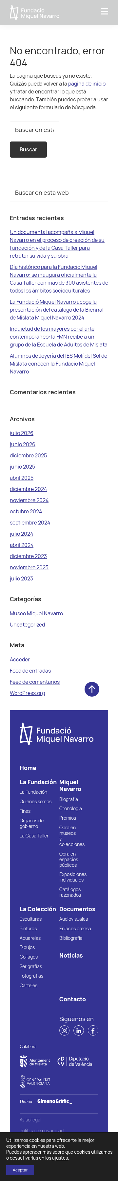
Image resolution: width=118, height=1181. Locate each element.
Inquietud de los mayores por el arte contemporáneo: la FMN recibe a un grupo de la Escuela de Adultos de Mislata (59, 336)
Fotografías (31, 976)
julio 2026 (21, 433)
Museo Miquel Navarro (36, 613)
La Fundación (33, 792)
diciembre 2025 (28, 455)
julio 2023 (21, 578)
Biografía (68, 799)
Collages (29, 957)
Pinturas (28, 929)
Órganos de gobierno (32, 823)
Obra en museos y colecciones (72, 836)
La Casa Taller (34, 836)
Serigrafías (31, 966)
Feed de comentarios (35, 681)
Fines (25, 811)
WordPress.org (27, 693)
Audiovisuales (73, 919)
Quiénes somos (35, 802)
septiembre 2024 (30, 522)
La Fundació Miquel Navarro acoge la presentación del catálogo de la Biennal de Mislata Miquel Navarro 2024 (57, 309)
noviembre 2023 (29, 567)
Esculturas (31, 919)
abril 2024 (21, 545)
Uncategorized (27, 624)
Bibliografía (71, 938)
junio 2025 (22, 466)
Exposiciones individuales (73, 877)
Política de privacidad (42, 1131)
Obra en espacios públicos (68, 859)
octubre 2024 (26, 511)
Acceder (20, 659)
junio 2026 (22, 444)
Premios (67, 818)
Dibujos (27, 947)
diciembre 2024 (28, 489)
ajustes (60, 1158)
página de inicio (87, 83)
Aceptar (20, 1170)
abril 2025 (21, 477)
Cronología (70, 808)
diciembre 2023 (28, 556)
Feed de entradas (30, 670)
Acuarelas (30, 938)
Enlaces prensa (75, 929)
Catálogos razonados (70, 892)
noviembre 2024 (29, 500)
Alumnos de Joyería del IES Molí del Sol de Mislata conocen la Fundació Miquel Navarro (58, 363)
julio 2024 (21, 533)
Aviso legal (30, 1120)
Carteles (28, 985)
